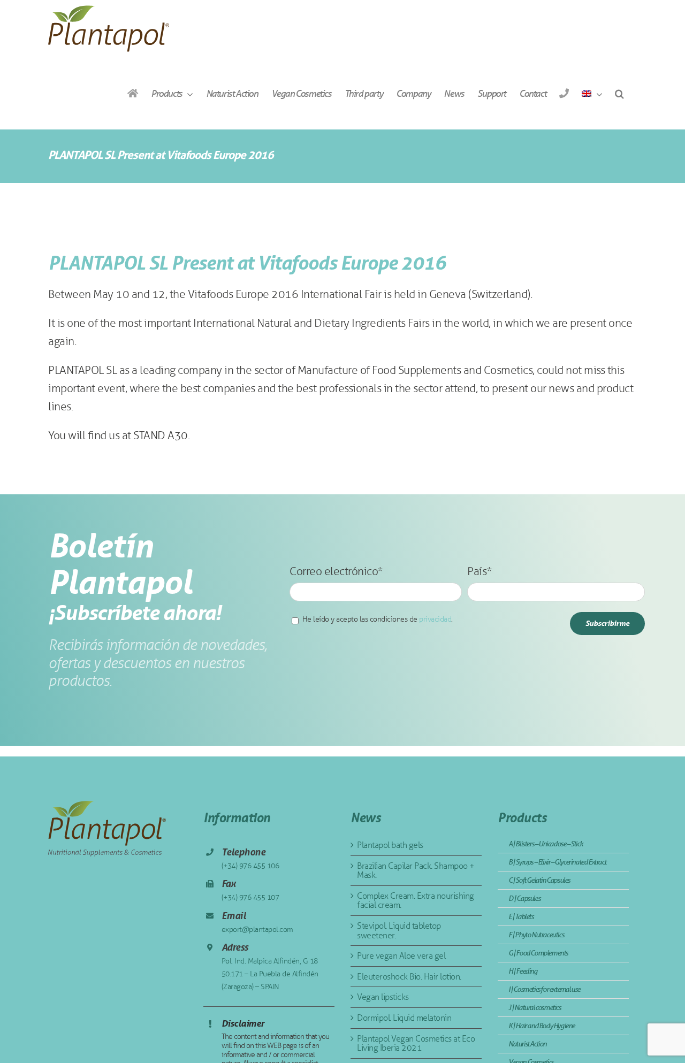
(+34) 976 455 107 (250, 897)
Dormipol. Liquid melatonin (404, 1018)
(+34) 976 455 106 (250, 865)
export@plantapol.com (257, 929)
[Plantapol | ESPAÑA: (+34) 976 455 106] (563, 93)
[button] (619, 93)
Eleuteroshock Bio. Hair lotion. (409, 977)
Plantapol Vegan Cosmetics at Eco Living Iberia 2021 (416, 1043)
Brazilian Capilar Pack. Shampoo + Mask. (416, 871)
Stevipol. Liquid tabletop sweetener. (399, 930)
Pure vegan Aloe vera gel (401, 956)
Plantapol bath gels (390, 845)
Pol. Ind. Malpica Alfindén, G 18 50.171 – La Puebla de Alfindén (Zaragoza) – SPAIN (270, 974)
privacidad (435, 619)
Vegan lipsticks (383, 997)
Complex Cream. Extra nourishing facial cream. (415, 901)
